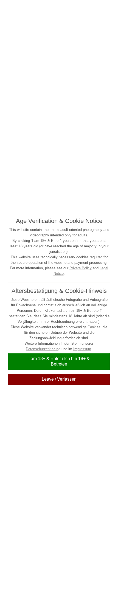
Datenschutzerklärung (43, 349)
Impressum (82, 349)
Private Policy (80, 268)
